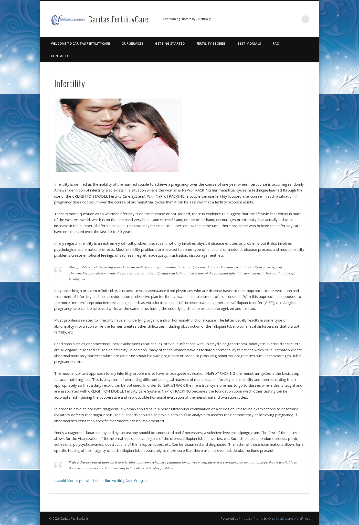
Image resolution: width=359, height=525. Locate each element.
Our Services (132, 43)
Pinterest (275, 19)
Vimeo (285, 19)
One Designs (277, 518)
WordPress (302, 518)
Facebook (265, 19)
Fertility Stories (211, 43)
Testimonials (249, 43)
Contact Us (61, 56)
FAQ (276, 43)
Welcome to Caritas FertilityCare (80, 43)
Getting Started (170, 43)
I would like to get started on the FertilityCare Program (101, 480)
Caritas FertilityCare (118, 19)
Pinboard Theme (251, 518)
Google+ (295, 19)
